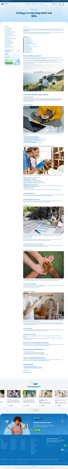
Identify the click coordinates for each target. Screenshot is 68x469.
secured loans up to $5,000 (35, 338)
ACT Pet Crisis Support (27, 180)
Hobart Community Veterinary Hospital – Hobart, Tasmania (33, 142)
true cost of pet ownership (42, 62)
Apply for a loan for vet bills (29, 52)
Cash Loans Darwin (27, 459)
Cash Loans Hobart (33, 459)
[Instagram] (48, 453)
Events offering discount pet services (30, 43)
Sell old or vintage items (28, 48)
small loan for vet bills (38, 33)
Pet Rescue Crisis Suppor (28, 181)
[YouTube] (55, 453)
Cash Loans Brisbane (11, 459)
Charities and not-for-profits (29, 41)
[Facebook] (50, 453)
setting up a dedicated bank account (36, 245)
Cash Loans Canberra (19, 459)
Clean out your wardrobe (28, 49)
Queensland (29, 185)
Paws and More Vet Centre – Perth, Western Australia (32, 137)
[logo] (4, 4)
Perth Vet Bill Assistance (27, 179)
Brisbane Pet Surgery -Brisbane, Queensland (31, 136)
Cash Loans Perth (48, 459)
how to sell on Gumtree (35, 287)
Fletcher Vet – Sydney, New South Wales (30, 141)
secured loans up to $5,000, (41, 359)
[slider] (8, 55)
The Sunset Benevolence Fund (28, 177)
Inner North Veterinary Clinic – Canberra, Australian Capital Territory (34, 140)
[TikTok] (57, 453)
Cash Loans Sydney (55, 459)
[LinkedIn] (52, 453)
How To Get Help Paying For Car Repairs (30, 366)
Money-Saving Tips (26, 27)
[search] (66, 4)
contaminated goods (59, 322)
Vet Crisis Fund (26, 178)
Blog (36, 9)
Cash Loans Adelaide (4, 459)
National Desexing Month (48, 194)
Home (32, 9)
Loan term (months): (7, 56)
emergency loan (34, 335)
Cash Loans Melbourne (41, 459)
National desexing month (29, 42)
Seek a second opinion (28, 38)
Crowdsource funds (28, 47)
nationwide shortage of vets (47, 29)
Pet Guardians (26, 184)
